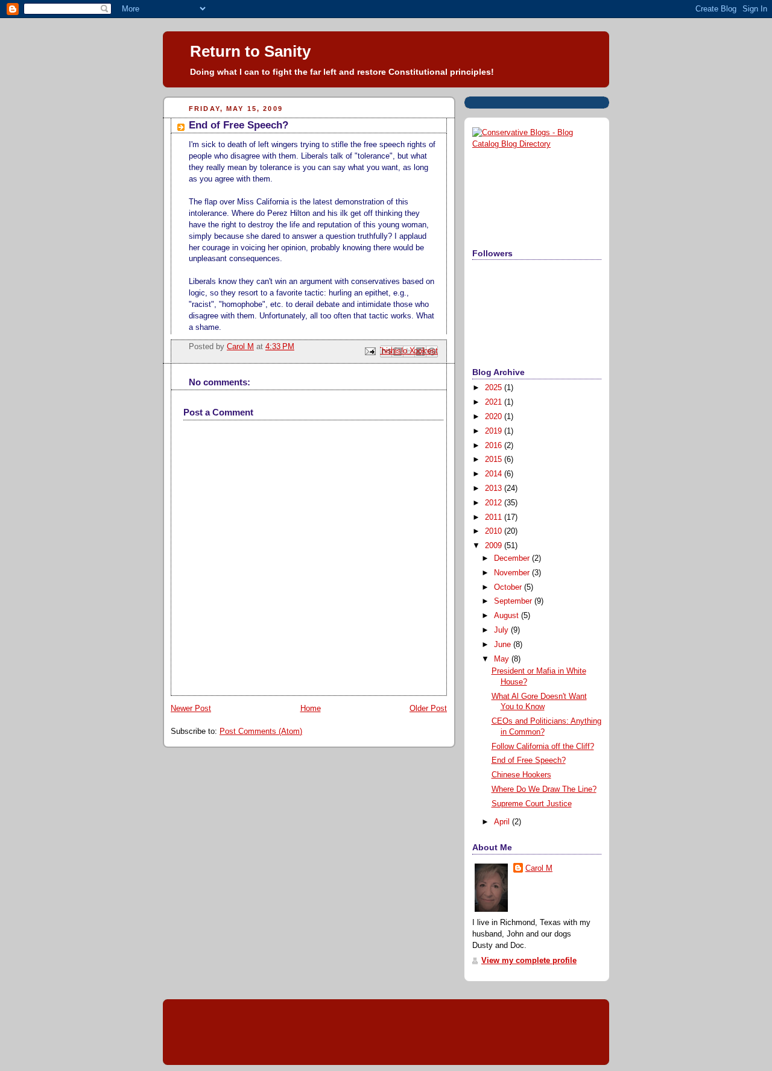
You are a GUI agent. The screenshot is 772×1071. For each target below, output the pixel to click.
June (503, 644)
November (513, 573)
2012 (494, 503)
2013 (494, 488)
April (503, 822)
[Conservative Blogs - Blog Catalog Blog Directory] (536, 144)
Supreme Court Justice (532, 804)
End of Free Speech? (529, 760)
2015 (494, 459)
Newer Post (191, 708)
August (507, 615)
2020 (494, 416)
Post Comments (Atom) (261, 731)
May (502, 659)
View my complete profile (529, 960)
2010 (494, 531)
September (514, 601)
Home (310, 708)
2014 (494, 474)
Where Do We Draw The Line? (544, 789)
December (513, 558)
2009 (494, 546)
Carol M (538, 868)
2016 (494, 445)
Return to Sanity (250, 51)
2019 (494, 431)
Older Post (428, 708)
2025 (494, 388)
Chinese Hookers (521, 775)
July (502, 630)
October (509, 587)
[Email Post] (370, 351)
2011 (494, 517)
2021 (494, 402)
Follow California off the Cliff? (543, 746)
